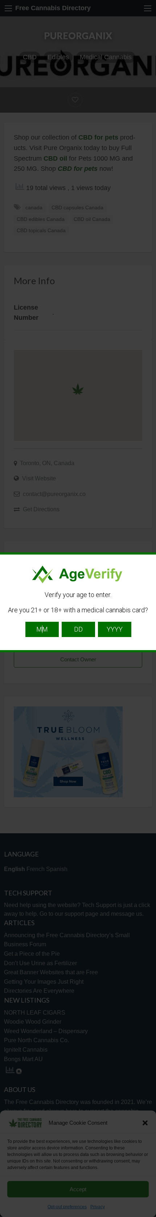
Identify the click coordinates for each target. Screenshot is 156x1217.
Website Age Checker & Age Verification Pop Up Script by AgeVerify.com (147, 1215)
